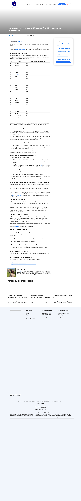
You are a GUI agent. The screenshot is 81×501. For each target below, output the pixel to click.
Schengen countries (62, 317)
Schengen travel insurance (47, 315)
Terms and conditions (30, 318)
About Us (27, 313)
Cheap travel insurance (46, 314)
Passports (12, 262)
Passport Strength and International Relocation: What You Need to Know (23, 264)
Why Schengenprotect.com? (47, 317)
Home (10, 35)
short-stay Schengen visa (17, 195)
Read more (17, 299)
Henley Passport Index (20, 49)
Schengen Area (43, 187)
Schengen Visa (29, 4)
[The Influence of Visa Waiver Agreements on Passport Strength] (17, 288)
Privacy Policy (28, 317)
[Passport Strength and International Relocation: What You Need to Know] (40, 288)
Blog (13, 35)
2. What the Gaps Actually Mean (64, 46)
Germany (17, 74)
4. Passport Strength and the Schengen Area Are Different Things (63, 53)
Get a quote (62, 4)
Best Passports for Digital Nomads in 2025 (18, 263)
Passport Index (13, 208)
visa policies (16, 226)
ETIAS (41, 165)
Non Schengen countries (51, 4)
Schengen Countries (39, 4)
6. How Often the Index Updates (64, 57)
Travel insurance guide (46, 313)
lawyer (21, 271)
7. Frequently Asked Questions (63, 59)
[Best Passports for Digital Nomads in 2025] (63, 288)
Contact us (28, 315)
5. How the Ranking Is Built (62, 56)
